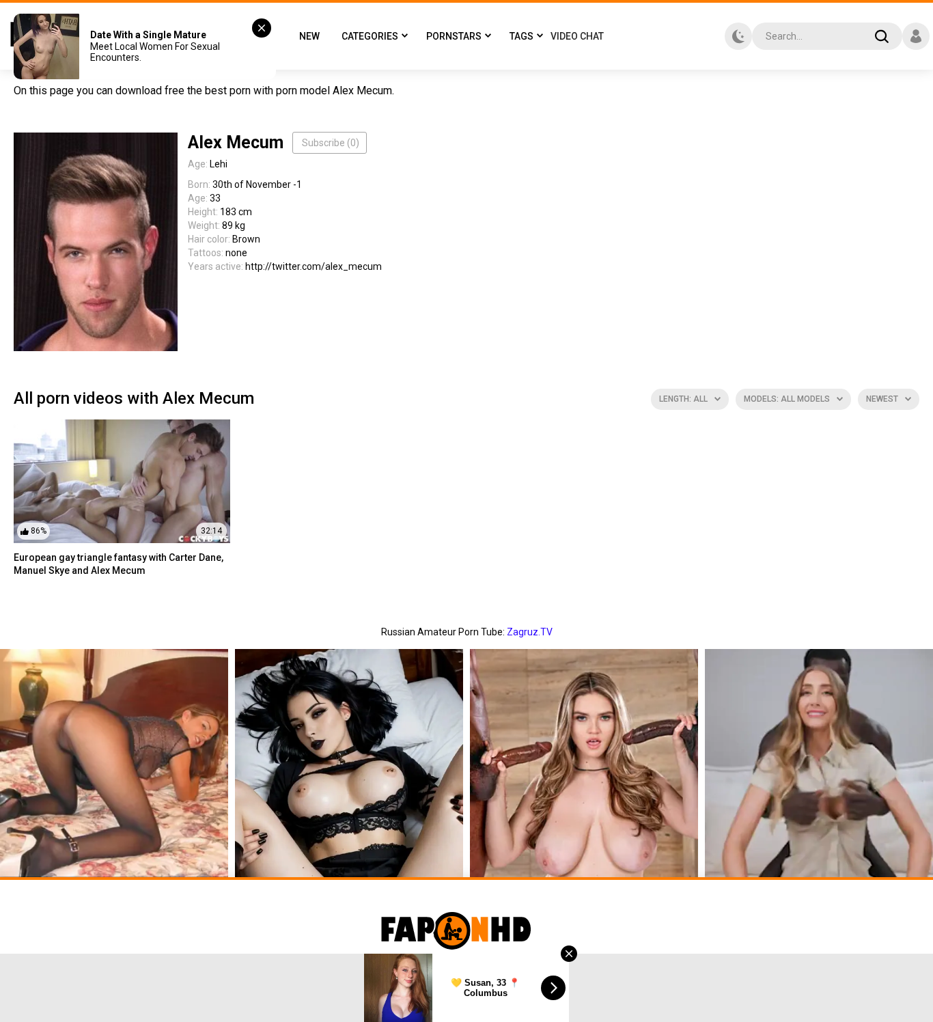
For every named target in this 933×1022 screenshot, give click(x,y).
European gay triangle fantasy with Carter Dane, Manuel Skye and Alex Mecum (118, 564)
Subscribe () (330, 142)
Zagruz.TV (530, 631)
